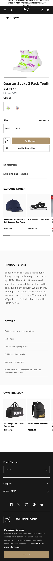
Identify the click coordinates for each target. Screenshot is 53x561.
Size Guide (42, 120)
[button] (5, 10)
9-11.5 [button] (7, 128)
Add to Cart (30, 141)
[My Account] (42, 10)
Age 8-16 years (12, 17)
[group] (14, 210)
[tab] (15, 77)
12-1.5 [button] (17, 128)
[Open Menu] (5, 10)
